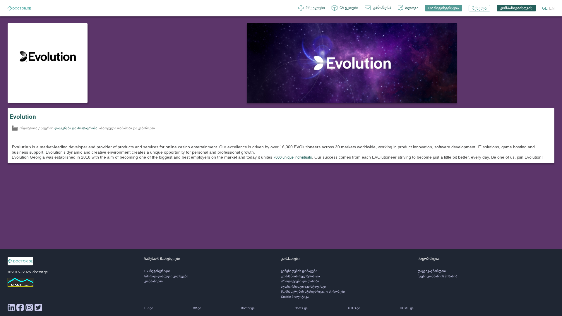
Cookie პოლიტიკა (295, 297)
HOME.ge (407, 308)
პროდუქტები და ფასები (300, 281)
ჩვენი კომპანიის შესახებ (437, 276)
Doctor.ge (248, 308)
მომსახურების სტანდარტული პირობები (313, 291)
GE (545, 8)
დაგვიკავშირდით (432, 271)
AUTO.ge (353, 308)
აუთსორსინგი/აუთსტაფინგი (303, 286)
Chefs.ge (301, 308)
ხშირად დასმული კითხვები (166, 276)
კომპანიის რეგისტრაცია (300, 276)
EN (551, 8)
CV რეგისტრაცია (157, 271)
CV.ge (197, 308)
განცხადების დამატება (299, 271)
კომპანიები (153, 281)
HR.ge (148, 308)
